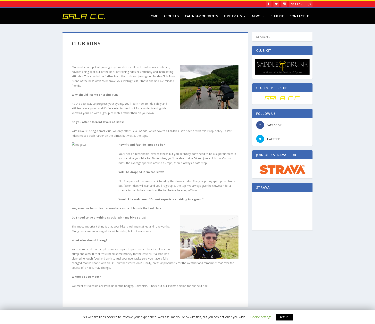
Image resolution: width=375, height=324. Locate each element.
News (256, 16)
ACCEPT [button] (284, 317)
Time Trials (233, 16)
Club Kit (277, 16)
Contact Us (300, 16)
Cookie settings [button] (260, 317)
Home (153, 16)
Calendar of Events (201, 16)
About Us (171, 16)
